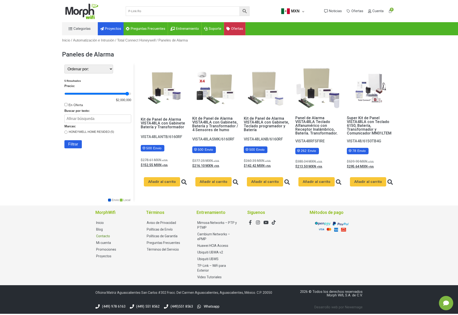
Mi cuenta (103, 243)
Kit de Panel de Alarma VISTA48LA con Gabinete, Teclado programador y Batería (266, 124)
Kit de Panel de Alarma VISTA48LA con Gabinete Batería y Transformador (163, 123)
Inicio (66, 40)
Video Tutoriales (209, 277)
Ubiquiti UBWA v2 (210, 252)
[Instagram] (258, 222)
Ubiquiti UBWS (208, 259)
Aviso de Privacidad (161, 223)
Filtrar (73, 144)
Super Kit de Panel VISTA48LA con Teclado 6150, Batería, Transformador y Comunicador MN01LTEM (369, 125)
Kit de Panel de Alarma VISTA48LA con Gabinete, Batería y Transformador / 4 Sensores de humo (215, 124)
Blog (99, 229)
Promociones (106, 249)
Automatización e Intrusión (93, 40)
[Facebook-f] (250, 222)
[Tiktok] (274, 222)
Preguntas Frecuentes (163, 243)
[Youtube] (266, 222)
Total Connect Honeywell (136, 40)
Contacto (103, 236)
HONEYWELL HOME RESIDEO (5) (91, 131)
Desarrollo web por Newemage (338, 307)
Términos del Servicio (163, 249)
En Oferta (75, 105)
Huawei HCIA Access (212, 246)
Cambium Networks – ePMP (213, 236)
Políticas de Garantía (162, 236)
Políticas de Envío (160, 229)
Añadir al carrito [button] (162, 182)
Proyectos (103, 256)
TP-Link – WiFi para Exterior (211, 268)
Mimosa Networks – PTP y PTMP (217, 225)
